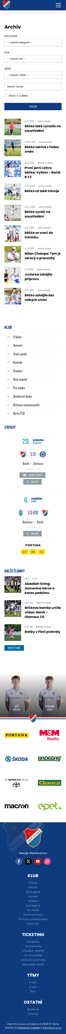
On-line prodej (33, 955)
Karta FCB (19, 413)
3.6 (33, 552)
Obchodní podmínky (33, 960)
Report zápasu (35, 475)
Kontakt (17, 362)
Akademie (33, 1009)
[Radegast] (49, 760)
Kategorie (10, 36)
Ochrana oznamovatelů (26, 405)
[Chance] (49, 784)
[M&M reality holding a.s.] (49, 737)
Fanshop (33, 1014)
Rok (6, 52)
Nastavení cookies (29, 1027)
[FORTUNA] (16, 737)
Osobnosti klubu (22, 396)
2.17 (25, 552)
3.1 (41, 552)
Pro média (19, 388)
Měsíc (8, 68)
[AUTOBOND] (16, 784)
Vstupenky (33, 941)
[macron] (16, 808)
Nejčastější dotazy (33, 964)
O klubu (17, 337)
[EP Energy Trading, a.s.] (49, 808)
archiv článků (14, 648)
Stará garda (20, 354)
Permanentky (33, 946)
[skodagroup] (16, 760)
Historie (17, 345)
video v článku (18, 95)
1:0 (33, 454)
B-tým (33, 987)
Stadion (17, 371)
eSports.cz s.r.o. (52, 1027)
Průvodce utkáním (33, 951)
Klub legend (20, 379)
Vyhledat (33, 106)
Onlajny (34, 481)
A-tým (33, 982)
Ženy (33, 991)
